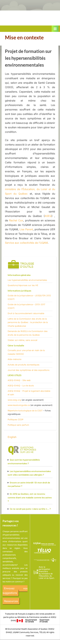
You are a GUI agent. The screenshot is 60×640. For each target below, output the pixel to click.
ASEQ (48, 216)
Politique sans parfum (18, 425)
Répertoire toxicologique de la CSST (25, 410)
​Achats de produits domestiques (23, 365)
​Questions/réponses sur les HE (23, 285)
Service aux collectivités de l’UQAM (26, 242)
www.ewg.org (14, 400)
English (12, 437)
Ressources (11, 601)
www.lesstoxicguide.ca (19, 405)
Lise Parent (26, 229)
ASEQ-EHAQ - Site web (19, 380)
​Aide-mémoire (14, 359)
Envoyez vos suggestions (15, 590)
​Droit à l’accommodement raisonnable (26, 313)
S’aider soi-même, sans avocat (22, 340)
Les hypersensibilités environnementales (27, 280)
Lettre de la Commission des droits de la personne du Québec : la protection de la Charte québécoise (28, 322)
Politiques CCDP (15, 419)
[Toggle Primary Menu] (55, 28)
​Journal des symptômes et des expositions (28, 370)
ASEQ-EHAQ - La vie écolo (21, 385)
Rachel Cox (16, 220)
